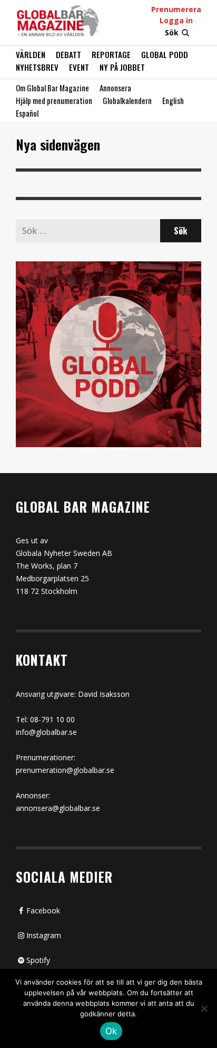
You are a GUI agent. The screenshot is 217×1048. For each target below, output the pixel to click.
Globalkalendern (127, 100)
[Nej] (204, 1009)
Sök (172, 32)
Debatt (68, 54)
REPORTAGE (111, 54)
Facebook (43, 910)
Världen (30, 54)
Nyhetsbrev (37, 67)
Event (79, 67)
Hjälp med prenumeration (54, 100)
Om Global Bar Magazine (52, 87)
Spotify (38, 960)
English (173, 100)
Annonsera (115, 87)
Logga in (176, 20)
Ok (111, 1031)
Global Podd (164, 54)
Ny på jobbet (122, 67)
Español (27, 113)
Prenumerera (176, 9)
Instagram (43, 935)
